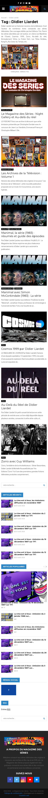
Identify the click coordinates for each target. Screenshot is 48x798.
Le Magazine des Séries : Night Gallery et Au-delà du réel (22, 115)
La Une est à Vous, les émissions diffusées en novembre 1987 (29, 501)
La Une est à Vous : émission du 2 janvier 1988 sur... (29, 615)
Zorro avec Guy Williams (17, 461)
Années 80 (5, 229)
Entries (5, 709)
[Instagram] (23, 779)
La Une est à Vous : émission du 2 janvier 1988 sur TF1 (29, 514)
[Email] (36, 779)
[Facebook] (10, 779)
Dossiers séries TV (7, 169)
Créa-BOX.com (24, 795)
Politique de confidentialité (13, 793)
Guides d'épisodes (15, 229)
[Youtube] (30, 779)
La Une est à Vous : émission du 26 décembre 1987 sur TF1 (30, 527)
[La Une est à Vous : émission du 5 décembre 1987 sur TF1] (7, 669)
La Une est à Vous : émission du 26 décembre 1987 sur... (30, 654)
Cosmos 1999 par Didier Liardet (22, 349)
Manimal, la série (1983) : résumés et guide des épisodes (22, 234)
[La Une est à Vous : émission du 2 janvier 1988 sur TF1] (7, 517)
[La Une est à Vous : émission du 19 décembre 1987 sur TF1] (7, 542)
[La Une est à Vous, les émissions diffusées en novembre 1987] (7, 504)
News (3, 345)
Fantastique (18, 288)
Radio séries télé (7, 110)
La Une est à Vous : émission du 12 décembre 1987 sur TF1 (30, 553)
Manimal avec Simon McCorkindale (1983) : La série (21, 294)
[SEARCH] (44, 485)
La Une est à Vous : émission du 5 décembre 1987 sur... (29, 667)
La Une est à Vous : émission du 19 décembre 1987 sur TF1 (30, 540)
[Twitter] (16, 779)
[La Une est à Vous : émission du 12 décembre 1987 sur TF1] (7, 555)
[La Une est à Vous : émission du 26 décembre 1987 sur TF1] (7, 529)
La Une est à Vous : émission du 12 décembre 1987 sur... (30, 641)
